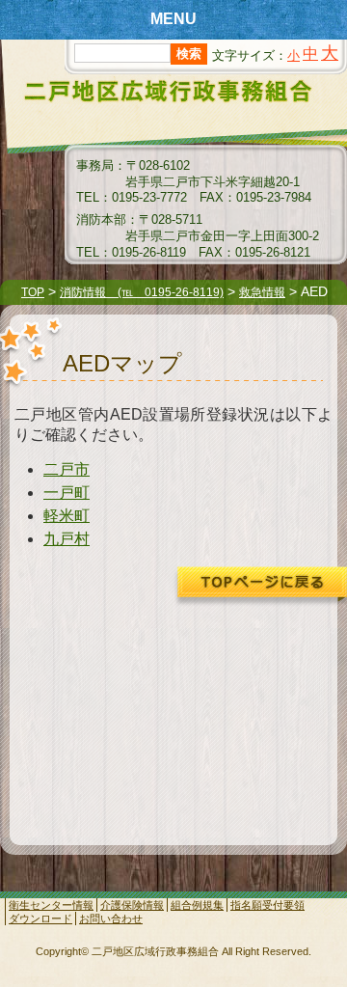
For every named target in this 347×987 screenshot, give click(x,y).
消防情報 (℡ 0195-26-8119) (142, 292)
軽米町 (66, 515)
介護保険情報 (132, 905)
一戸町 (66, 492)
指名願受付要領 (267, 905)
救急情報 (262, 292)
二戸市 (66, 469)
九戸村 (66, 539)
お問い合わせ (111, 918)
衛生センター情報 (51, 905)
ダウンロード (40, 918)
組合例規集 (197, 905)
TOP (32, 292)
